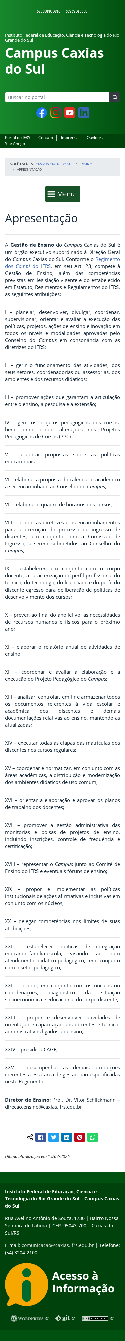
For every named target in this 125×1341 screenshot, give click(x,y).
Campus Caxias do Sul (54, 164)
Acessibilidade (49, 10)
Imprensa (70, 137)
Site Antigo (15, 143)
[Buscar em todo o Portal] (114, 97)
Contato (45, 137)
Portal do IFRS (17, 137)
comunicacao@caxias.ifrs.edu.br (58, 1245)
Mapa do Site (77, 10)
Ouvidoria (96, 137)
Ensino (86, 164)
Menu (67, 193)
